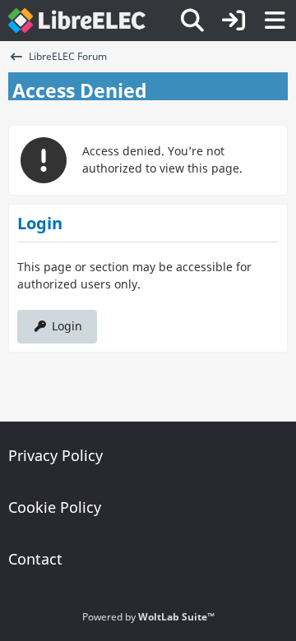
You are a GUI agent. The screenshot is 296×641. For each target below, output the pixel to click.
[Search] (192, 20)
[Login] (233, 20)
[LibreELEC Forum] (77, 20)
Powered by (148, 617)
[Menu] (274, 20)
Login (67, 326)
